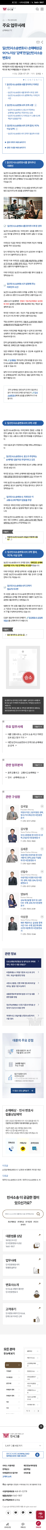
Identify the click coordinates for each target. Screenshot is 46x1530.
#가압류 (28, 1222)
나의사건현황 (24, 2)
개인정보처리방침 (30, 1465)
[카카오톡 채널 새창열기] (23, 1512)
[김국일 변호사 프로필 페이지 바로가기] (25, 813)
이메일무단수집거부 (10, 1473)
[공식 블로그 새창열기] (15, 1512)
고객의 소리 (6, 1476)
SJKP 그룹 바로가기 (13, 1445)
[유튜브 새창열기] (30, 1512)
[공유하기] (42, 42)
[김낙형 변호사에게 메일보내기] (42, 828)
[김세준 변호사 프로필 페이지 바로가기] (25, 856)
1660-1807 (39, 2)
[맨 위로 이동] (41, 1426)
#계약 (23, 1224)
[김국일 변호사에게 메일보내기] (42, 806)
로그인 (14, 2)
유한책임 (27, 1469)
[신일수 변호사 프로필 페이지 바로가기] (25, 879)
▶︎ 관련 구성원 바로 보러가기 (15, 147)
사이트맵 (27, 1473)
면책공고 (5, 1469)
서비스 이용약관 (8, 1465)
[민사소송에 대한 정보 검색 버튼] (38, 1214)
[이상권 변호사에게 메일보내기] (42, 916)
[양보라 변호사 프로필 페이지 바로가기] (25, 901)
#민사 (35, 1222)
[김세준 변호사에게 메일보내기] (42, 848)
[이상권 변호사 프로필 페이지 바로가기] (25, 925)
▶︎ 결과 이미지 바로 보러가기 (15, 142)
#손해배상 (12, 1222)
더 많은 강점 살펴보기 (21, 1090)
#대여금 (20, 1222)
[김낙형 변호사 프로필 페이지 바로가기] (25, 835)
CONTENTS (33, 80)
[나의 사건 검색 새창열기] (8, 1512)
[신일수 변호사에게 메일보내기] (42, 871)
